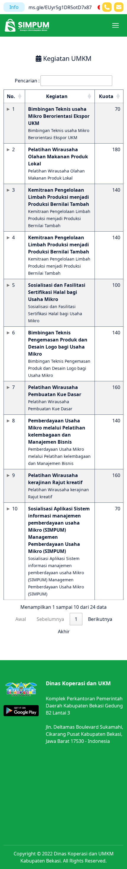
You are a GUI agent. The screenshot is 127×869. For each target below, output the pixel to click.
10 (14, 508)
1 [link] (76, 619)
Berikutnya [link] (100, 619)
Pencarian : (27, 80)
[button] (19, 96)
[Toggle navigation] (115, 25)
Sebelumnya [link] (50, 619)
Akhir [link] (64, 631)
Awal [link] (20, 619)
